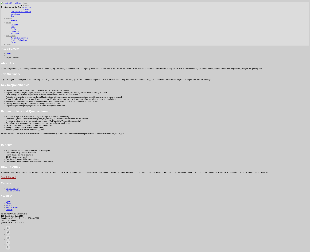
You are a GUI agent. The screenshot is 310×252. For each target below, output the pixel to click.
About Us (26, 5)
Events (13, 42)
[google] (8, 244)
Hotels (13, 29)
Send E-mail (8, 177)
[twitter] (8, 229)
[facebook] (8, 234)
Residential (15, 33)
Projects (8, 23)
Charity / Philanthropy (19, 40)
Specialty (14, 25)
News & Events (11, 36)
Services (9, 18)
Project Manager (12, 189)
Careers (26, 9)
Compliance (15, 14)
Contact (8, 44)
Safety (13, 16)
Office (13, 27)
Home (25, 3)
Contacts (9, 210)
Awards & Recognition (19, 38)
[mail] (8, 239)
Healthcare (15, 31)
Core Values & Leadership (21, 12)
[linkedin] (8, 249)
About (8, 203)
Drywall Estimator (13, 191)
